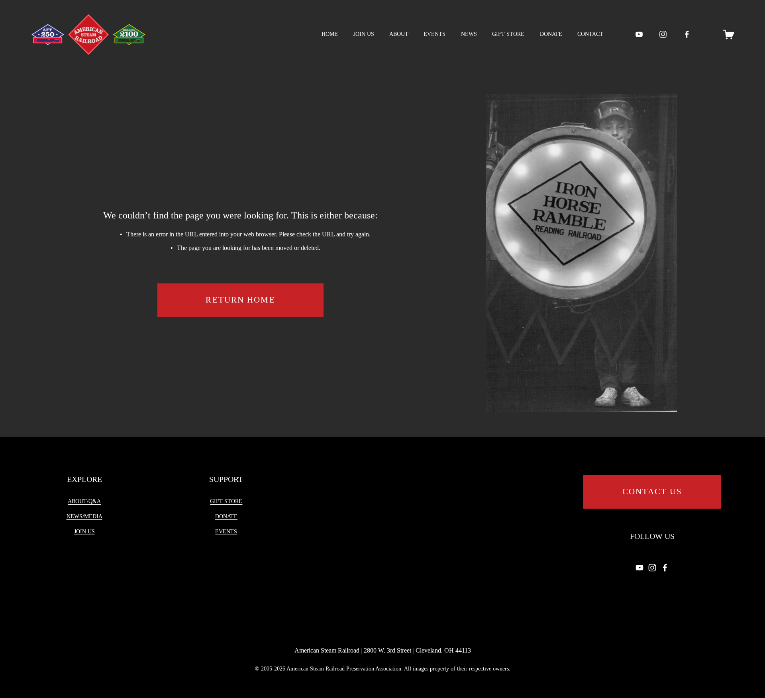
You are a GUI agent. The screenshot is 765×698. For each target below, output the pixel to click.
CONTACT (590, 34)
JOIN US (363, 34)
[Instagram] (663, 34)
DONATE (551, 34)
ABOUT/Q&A (84, 501)
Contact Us (652, 491)
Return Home (240, 300)
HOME (330, 34)
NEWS (469, 34)
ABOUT (398, 34)
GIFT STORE (508, 34)
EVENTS (434, 34)
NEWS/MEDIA (84, 516)
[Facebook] (687, 34)
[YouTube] (639, 34)
